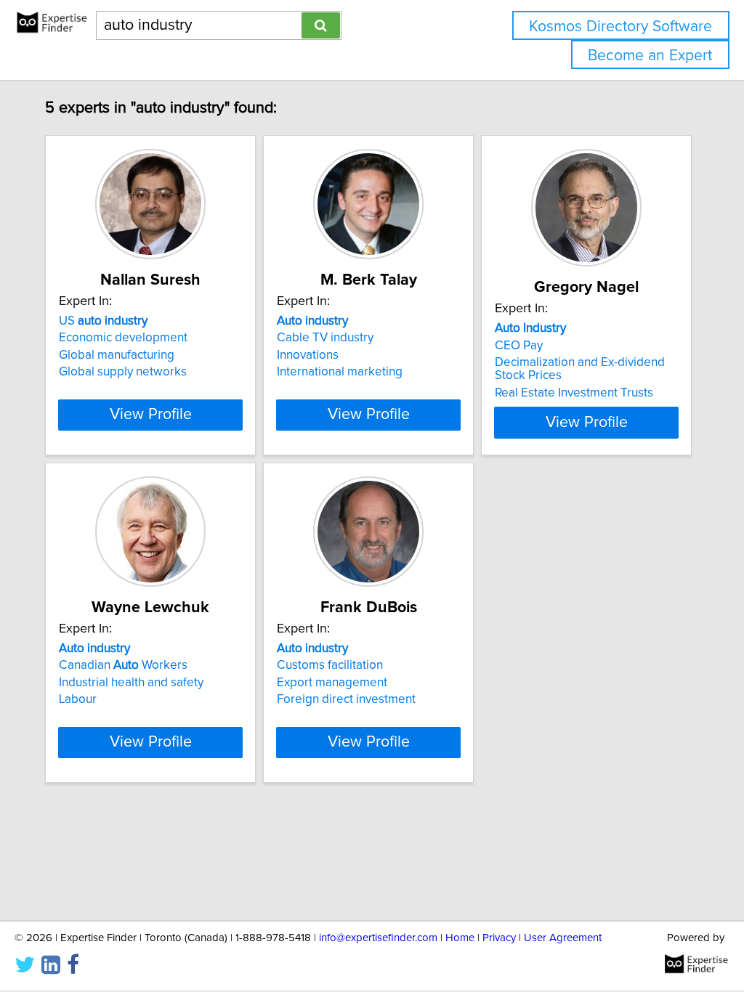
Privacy (499, 937)
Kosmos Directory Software (620, 26)
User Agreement (563, 937)
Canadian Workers (123, 665)
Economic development (123, 337)
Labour (78, 699)
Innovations (308, 355)
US (103, 321)
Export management (332, 682)
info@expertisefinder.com (378, 937)
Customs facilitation (330, 665)
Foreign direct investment (346, 699)
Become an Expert (650, 55)
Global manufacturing (116, 355)
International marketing (340, 371)
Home (459, 937)
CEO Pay (519, 345)
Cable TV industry (325, 337)
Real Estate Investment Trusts (574, 392)
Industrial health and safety (131, 682)
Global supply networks (123, 371)
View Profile (151, 415)
